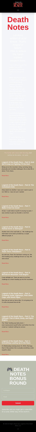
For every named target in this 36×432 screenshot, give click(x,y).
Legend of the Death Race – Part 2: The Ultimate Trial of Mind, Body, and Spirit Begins (18, 318)
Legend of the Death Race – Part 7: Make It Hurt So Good (16, 207)
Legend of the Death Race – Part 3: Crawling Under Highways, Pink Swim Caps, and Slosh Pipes (17, 295)
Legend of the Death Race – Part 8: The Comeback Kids (18, 186)
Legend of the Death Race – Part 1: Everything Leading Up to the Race (16, 342)
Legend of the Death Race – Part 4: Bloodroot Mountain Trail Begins (16, 273)
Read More (5, 175)
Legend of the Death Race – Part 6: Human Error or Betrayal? (16, 228)
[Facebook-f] (18, 429)
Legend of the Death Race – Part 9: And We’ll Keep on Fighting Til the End (18, 163)
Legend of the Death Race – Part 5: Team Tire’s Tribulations (16, 251)
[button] (18, 10)
